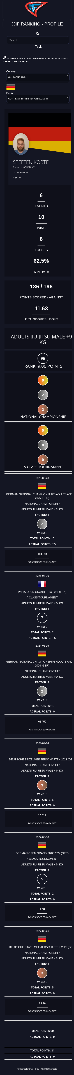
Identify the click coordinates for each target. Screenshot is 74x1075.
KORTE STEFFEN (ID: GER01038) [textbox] (28, 98)
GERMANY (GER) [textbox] (18, 76)
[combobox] (38, 77)
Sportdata (52, 1069)
